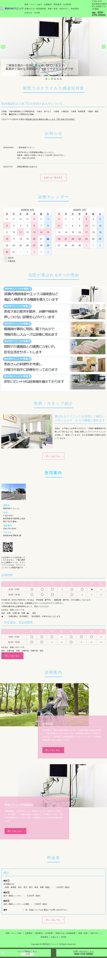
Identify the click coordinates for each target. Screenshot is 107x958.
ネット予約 (27, 951)
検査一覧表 (53, 8)
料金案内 (75, 8)
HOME (37, 12)
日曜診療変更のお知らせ (27, 166)
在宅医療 (67, 4)
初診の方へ (64, 8)
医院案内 (57, 4)
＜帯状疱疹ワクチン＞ (26, 147)
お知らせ (28, 12)
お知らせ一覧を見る (53, 177)
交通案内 (48, 4)
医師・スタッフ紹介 (33, 4)
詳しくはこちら (53, 456)
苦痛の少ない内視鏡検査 (35, 8)
